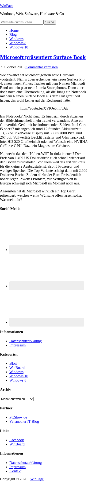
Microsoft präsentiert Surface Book (43, 57)
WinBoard (17, 368)
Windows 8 (17, 380)
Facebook (16, 440)
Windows (16, 372)
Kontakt (15, 471)
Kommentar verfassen (41, 67)
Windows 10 (18, 376)
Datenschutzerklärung (25, 341)
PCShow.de (18, 417)
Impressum (17, 345)
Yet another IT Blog (24, 421)
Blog (13, 363)
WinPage (6, 6)
